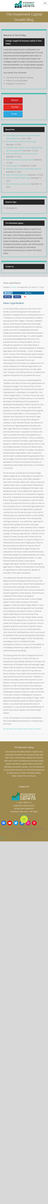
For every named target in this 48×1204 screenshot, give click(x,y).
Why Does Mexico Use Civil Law (18, 184)
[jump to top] (24, 819)
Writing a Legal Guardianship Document (22, 153)
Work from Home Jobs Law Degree (20, 159)
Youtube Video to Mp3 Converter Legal (21, 141)
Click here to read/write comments (27, 729)
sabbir (14, 287)
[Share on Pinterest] (25, 296)
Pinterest (14, 100)
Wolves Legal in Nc (13, 166)
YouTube (15, 107)
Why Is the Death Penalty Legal (18, 178)
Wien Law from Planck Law (16, 175)
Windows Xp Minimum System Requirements (23, 169)
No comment (8, 729)
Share (17, 296)
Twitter (14, 114)
